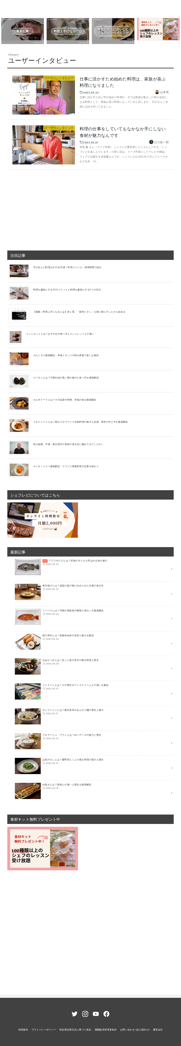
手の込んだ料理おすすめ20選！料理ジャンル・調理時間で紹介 (67, 267)
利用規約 (23, 1029)
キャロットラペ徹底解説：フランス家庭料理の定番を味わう (66, 466)
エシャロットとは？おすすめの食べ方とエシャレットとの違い (60, 333)
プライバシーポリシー (44, 1029)
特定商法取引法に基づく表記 (75, 1029)
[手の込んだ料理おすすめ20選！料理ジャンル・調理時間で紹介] (20, 270)
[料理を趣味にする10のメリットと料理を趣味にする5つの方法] (20, 292)
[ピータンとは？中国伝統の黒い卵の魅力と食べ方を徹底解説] (20, 380)
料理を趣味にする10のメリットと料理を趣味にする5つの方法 (67, 289)
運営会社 (158, 1029)
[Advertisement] (90, 208)
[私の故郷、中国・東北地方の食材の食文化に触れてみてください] (20, 447)
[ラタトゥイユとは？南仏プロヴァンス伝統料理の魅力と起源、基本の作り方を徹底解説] (20, 425)
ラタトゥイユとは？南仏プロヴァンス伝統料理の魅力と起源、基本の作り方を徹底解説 (80, 421)
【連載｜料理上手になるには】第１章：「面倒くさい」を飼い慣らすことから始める (79, 311)
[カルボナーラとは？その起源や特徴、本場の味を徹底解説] (20, 403)
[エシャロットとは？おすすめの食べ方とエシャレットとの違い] (17, 336)
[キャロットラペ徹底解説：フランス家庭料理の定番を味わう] (20, 469)
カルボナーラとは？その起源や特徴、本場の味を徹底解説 (64, 399)
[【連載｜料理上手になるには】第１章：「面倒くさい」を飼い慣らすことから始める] (20, 315)
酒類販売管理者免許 (106, 1029)
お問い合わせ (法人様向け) (135, 1029)
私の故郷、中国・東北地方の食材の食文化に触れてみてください (68, 444)
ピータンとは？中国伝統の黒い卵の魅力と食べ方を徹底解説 (66, 377)
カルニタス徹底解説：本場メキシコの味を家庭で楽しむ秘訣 (66, 355)
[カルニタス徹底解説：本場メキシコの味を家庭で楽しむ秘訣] (20, 358)
